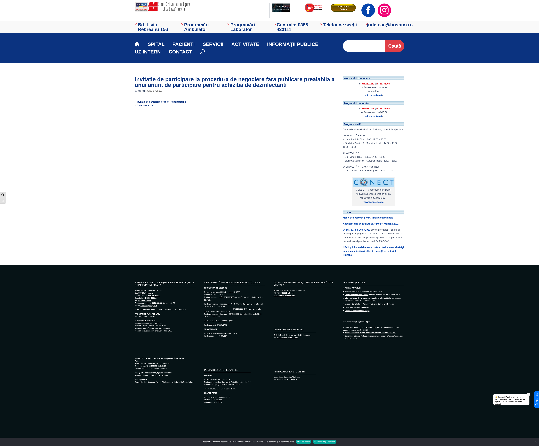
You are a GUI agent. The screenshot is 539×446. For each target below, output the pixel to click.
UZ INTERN (148, 51)
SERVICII (213, 44)
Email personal (180, 310)
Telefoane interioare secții (145, 310)
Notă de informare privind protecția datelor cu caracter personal (370, 333)
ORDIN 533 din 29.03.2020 (356, 230)
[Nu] (535, 441)
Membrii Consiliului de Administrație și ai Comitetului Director (369, 304)
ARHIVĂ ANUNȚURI (353, 288)
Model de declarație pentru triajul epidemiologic (368, 218)
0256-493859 (279, 296)
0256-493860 (290, 296)
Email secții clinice (165, 310)
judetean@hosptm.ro (149, 306)
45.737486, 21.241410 (157, 366)
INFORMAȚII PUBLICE (292, 44)
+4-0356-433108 (155, 303)
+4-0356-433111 (154, 296)
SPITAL (156, 44)
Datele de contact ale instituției (357, 311)
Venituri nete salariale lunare (356, 295)
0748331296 (383, 84)
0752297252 (368, 84)
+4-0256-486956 (144, 301)
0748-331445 (293, 337)
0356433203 (368, 108)
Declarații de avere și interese (357, 307)
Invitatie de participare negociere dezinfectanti (161, 102)
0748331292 (383, 108)
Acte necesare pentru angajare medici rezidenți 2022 (370, 224)
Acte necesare (351, 291)
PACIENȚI (183, 44)
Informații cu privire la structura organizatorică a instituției (368, 298)
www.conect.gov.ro (374, 202)
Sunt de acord (303, 442)
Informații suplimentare (324, 442)
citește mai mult (373, 95)
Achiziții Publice (154, 91)
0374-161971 (282, 337)
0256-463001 (282, 293)
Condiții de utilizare (352, 336)
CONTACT (180, 51)
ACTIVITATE (245, 44)
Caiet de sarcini (145, 105)
